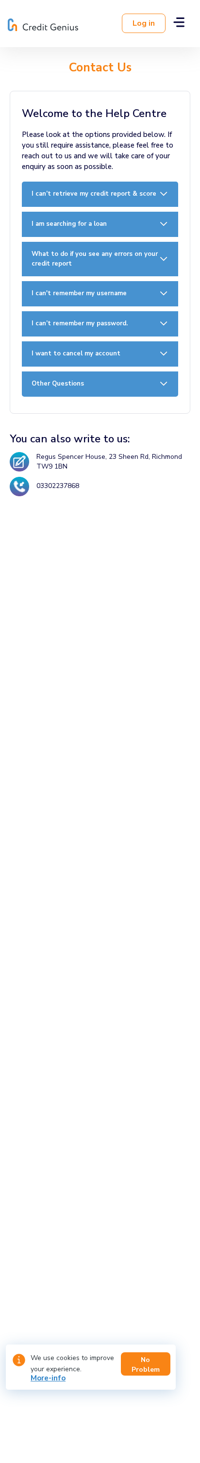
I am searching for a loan (69, 223)
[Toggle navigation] (179, 23)
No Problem (146, 1364)
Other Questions (58, 383)
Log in (144, 23)
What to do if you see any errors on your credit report (95, 259)
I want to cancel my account (76, 353)
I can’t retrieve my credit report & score (94, 193)
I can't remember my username (79, 293)
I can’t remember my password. (80, 323)
